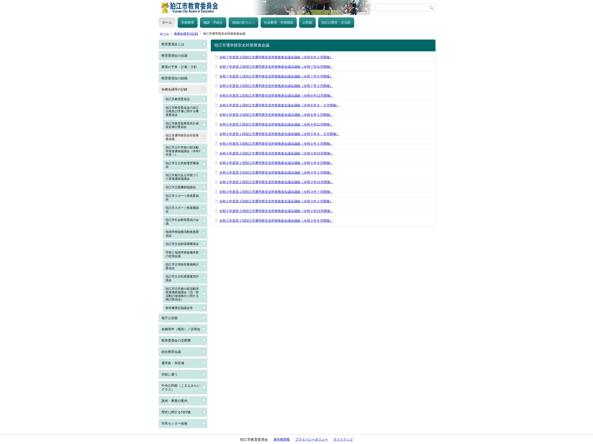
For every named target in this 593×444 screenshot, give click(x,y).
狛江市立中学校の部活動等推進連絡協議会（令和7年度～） (183, 151)
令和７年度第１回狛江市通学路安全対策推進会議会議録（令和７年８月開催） (276, 76)
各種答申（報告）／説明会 (180, 329)
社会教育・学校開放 (278, 22)
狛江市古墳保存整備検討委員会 (182, 266)
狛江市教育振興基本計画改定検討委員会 (182, 125)
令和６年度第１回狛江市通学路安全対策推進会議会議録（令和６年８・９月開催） (279, 105)
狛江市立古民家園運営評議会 (182, 278)
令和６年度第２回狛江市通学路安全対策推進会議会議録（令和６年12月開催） (276, 95)
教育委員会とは (172, 44)
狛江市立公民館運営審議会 (182, 165)
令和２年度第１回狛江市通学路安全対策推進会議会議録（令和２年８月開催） (276, 220)
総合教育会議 (171, 352)
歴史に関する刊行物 (176, 412)
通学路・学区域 (172, 363)
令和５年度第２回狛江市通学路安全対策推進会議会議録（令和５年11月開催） (276, 124)
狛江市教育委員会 (178, 99)
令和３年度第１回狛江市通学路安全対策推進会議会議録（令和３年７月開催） (276, 192)
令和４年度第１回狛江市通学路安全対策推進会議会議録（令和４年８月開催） (276, 163)
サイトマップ (343, 439)
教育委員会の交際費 (176, 340)
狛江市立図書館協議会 (181, 187)
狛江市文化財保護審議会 (182, 244)
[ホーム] (267, 7)
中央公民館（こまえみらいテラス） (180, 387)
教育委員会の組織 (174, 78)
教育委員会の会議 (174, 55)
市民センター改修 (174, 423)
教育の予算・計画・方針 (179, 67)
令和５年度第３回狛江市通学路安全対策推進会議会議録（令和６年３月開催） (276, 115)
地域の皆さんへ (243, 22)
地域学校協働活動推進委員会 (182, 233)
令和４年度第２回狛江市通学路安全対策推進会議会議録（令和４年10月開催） (276, 153)
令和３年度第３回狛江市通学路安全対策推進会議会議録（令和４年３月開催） (276, 172)
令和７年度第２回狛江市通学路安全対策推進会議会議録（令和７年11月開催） (276, 66)
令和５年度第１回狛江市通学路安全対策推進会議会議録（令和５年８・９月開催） (279, 134)
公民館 (307, 22)
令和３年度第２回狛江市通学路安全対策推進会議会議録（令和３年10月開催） (276, 182)
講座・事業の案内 (174, 401)
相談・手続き (213, 22)
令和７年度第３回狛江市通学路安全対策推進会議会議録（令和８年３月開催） (276, 57)
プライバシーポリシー (311, 439)
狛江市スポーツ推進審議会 (182, 209)
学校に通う (169, 374)
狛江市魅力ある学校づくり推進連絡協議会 (182, 177)
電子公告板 (169, 318)
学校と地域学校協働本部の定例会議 (182, 254)
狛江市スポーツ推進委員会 (182, 197)
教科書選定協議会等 (179, 308)
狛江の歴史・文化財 (336, 22)
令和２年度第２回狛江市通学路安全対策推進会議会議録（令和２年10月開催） (276, 211)
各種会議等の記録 (186, 33)
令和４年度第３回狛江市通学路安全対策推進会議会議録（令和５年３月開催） (276, 143)
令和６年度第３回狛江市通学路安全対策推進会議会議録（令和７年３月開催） (276, 86)
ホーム (167, 22)
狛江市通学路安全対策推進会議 (182, 137)
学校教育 (187, 22)
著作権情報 (282, 439)
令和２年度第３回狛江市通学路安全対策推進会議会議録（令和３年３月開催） (276, 201)
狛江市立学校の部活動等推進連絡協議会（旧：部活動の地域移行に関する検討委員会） (182, 294)
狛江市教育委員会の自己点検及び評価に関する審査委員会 (182, 111)
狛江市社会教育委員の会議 (182, 221)
